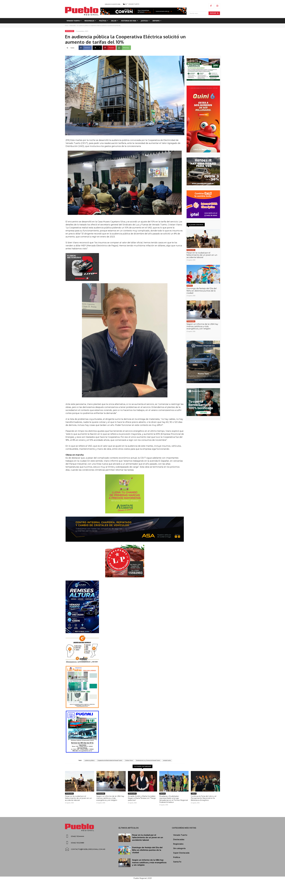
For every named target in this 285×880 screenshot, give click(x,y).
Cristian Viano (129, 760)
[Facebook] (211, 6)
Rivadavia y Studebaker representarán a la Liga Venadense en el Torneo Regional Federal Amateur (173, 799)
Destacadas (72, 25)
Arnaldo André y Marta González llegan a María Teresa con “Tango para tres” (142, 798)
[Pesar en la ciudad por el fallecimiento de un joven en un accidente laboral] (203, 238)
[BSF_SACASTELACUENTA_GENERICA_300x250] (203, 402)
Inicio (66, 25)
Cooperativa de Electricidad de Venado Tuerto (110, 760)
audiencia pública (89, 760)
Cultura (193, 793)
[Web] (203, 204)
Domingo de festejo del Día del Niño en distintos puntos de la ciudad (202, 290)
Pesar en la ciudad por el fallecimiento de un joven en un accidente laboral (202, 255)
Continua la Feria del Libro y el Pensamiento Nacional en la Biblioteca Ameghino (203, 798)
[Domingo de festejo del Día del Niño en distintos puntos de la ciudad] (203, 274)
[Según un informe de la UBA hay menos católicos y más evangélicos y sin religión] (203, 310)
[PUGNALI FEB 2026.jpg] (125, 732)
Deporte (162, 793)
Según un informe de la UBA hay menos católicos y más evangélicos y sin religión (202, 326)
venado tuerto (167, 760)
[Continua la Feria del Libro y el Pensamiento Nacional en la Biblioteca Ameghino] (205, 781)
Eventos (189, 285)
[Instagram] (217, 6)
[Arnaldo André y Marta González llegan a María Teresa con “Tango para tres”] (142, 781)
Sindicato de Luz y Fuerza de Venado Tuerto (148, 760)
